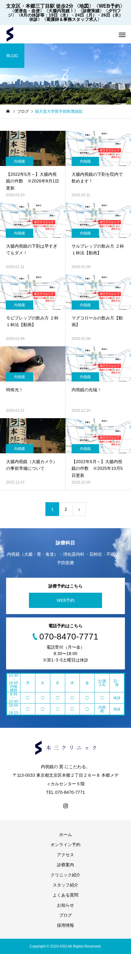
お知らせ (65, 905)
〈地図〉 (84, 6)
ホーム (65, 834)
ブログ (65, 915)
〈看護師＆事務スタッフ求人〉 (72, 19)
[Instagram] (65, 806)
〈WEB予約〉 (109, 6)
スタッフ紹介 (65, 884)
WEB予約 (66, 600)
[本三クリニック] (10, 34)
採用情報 (65, 925)
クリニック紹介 (65, 874)
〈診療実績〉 (91, 10)
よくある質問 (65, 895)
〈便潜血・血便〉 (27, 10)
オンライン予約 (65, 844)
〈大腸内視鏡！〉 (61, 10)
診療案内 (65, 864)
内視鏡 (19, 161)
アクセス (65, 854)
